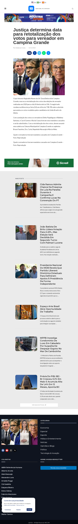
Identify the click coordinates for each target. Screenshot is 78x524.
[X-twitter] (14, 450)
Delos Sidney (6, 491)
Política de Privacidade (9, 505)
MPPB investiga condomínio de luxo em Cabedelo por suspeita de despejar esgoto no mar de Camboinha (51, 345)
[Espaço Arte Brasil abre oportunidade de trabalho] (26, 312)
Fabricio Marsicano (8, 494)
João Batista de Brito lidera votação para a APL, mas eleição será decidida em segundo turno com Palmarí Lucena (51, 234)
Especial (43, 431)
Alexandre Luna (7, 477)
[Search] (73, 8)
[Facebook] (2, 450)
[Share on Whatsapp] (44, 53)
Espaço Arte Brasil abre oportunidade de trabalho (50, 309)
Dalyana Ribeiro (7, 487)
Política (43, 450)
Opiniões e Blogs (47, 446)
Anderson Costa (21, 48)
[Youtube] (6, 450)
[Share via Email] (48, 53)
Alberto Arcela (7, 471)
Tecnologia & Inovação (49, 453)
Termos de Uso (20, 505)
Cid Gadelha (6, 484)
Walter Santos (7, 514)
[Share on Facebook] (35, 53)
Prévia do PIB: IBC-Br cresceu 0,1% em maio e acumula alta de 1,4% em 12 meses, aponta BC (51, 381)
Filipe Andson (6, 498)
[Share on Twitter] (39, 53)
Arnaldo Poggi (7, 481)
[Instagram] (10, 450)
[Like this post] (30, 53)
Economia (44, 428)
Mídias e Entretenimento (50, 439)
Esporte (43, 435)
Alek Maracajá (6, 474)
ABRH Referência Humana (11, 467)
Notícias (43, 442)
